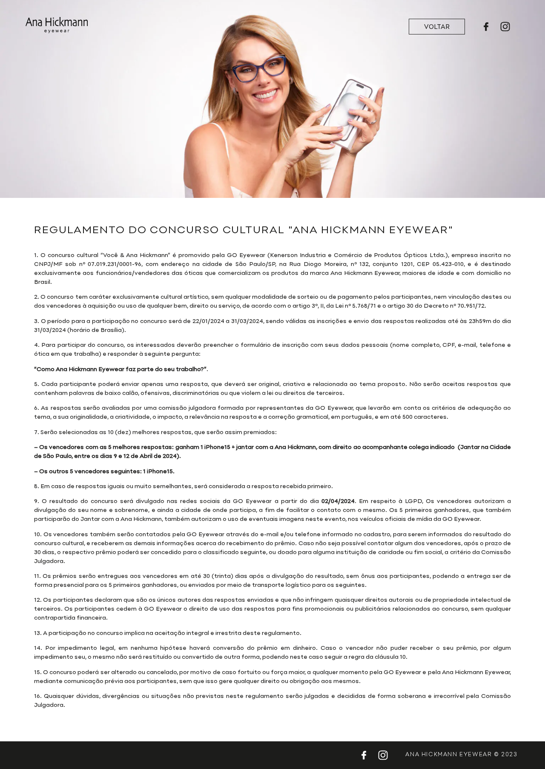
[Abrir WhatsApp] (523, 747)
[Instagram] (505, 26)
